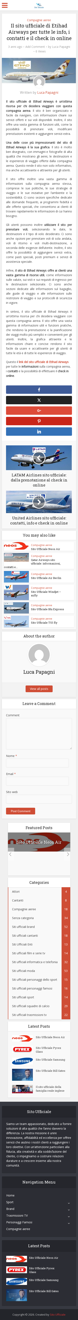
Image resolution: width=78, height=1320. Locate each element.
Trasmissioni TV (17, 1215)
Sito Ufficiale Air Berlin (46, 578)
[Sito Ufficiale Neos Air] (24, 1038)
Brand (10, 1209)
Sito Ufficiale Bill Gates (50, 1071)
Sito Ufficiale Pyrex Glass (48, 1049)
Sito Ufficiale (58, 1314)
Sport (10, 1202)
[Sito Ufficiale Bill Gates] (24, 1075)
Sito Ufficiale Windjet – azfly (46, 593)
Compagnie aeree (39, 20)
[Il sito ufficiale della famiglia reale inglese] (24, 1089)
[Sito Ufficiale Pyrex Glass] (24, 1049)
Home (10, 1195)
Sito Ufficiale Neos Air (45, 549)
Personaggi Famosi (19, 1222)
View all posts (39, 689)
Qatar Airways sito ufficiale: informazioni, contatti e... (32, 563)
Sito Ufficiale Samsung (50, 1059)
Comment (13, 715)
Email (11, 774)
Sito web (12, 792)
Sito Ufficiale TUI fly (44, 622)
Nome (11, 756)
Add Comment (35, 47)
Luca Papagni (61, 47)
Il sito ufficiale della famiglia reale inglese (50, 1088)
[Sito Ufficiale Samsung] (24, 1061)
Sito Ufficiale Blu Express (47, 609)
